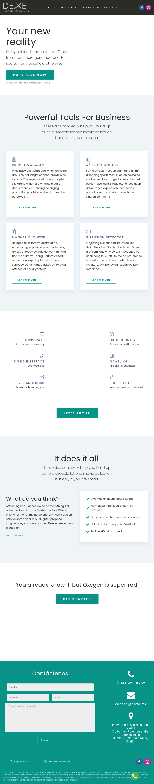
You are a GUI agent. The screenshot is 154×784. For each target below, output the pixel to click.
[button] (19, 761)
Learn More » (14, 535)
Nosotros (68, 7)
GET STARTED (77, 599)
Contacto (112, 7)
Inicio (52, 7)
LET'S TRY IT (77, 413)
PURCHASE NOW (30, 75)
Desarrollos (90, 7)
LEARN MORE (27, 207)
